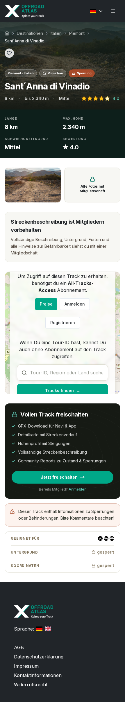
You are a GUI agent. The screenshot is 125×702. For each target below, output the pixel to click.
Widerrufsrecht (30, 684)
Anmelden (75, 303)
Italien (56, 33)
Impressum (26, 666)
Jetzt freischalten (59, 477)
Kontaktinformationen (38, 675)
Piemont (77, 33)
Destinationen (30, 33)
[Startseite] (7, 33)
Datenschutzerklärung (38, 657)
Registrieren (62, 322)
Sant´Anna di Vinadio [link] (24, 40)
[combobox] (62, 372)
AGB (19, 647)
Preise (46, 303)
